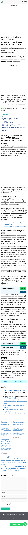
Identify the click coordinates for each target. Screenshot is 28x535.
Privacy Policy (13, 514)
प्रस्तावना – (7, 121)
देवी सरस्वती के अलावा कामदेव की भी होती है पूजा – (14, 128)
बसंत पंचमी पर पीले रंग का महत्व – (10, 125)
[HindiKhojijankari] (2, 2)
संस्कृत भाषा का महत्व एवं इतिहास (12, 400)
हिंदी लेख (10, 457)
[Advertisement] (14, 20)
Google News (18, 381)
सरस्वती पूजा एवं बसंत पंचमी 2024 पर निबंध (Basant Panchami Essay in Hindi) (12, 119)
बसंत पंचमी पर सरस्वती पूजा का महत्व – (12, 124)
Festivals (5, 457)
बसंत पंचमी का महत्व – (9, 122)
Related (6, 131)
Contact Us (22, 514)
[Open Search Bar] (20, 2)
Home (5, 381)
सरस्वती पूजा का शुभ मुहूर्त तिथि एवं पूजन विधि (15, 227)
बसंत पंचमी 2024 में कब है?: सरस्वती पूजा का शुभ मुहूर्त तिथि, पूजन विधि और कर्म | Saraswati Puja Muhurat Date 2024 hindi (6, 449)
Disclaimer (6, 514)
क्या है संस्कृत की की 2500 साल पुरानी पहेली (14, 390)
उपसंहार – (5, 130)
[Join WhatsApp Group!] (25, 524)
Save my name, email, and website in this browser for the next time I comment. (13, 504)
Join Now (23, 288)
